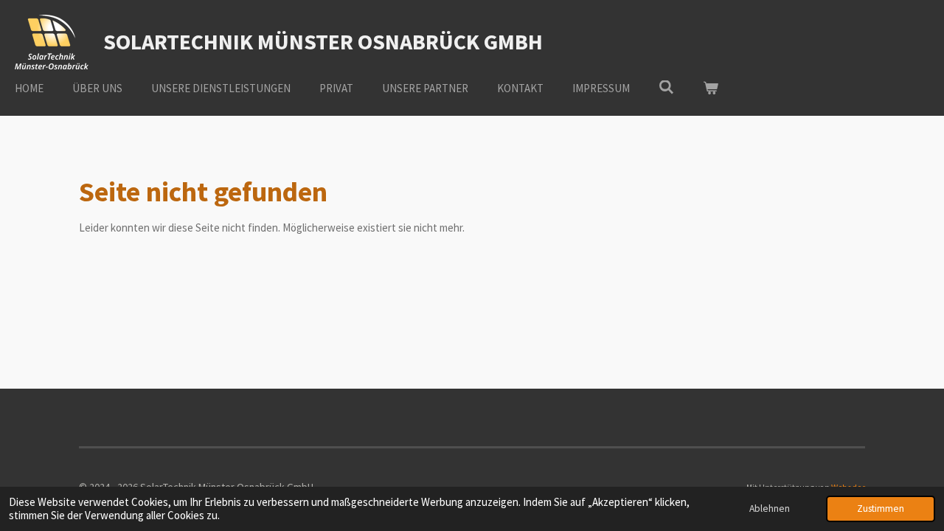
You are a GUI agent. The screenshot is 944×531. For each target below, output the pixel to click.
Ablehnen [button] (769, 508)
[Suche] (666, 87)
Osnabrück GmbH (323, 41)
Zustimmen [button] (880, 508)
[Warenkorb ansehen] (710, 89)
